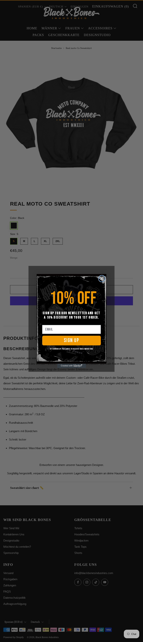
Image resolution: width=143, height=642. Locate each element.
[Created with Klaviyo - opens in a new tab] (71, 366)
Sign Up (71, 340)
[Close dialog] (102, 278)
